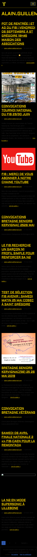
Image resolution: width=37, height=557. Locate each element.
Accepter (14, 554)
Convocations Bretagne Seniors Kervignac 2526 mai (18, 221)
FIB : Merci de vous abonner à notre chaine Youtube (17, 178)
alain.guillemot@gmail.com (13, 48)
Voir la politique (25, 554)
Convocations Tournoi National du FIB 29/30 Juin (17, 110)
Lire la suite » (13, 206)
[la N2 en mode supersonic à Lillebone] (18, 485)
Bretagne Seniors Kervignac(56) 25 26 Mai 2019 (18, 372)
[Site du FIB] (4, 4)
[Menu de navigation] (33, 4)
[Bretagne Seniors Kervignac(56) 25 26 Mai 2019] (18, 348)
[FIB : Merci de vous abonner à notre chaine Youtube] (18, 159)
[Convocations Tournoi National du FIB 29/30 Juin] (18, 87)
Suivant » (24, 543)
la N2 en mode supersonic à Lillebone (14, 504)
